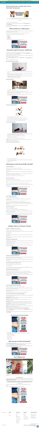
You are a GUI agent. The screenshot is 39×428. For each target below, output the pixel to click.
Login (35, 2)
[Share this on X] (27, 407)
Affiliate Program (18, 416)
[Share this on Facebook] (28, 407)
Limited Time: (19, 0)
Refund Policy (17, 421)
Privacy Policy (17, 420)
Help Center (24, 415)
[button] (10, 2)
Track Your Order (25, 416)
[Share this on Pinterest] (30, 407)
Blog (16, 415)
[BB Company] (3, 2)
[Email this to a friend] (32, 407)
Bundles (10, 415)
